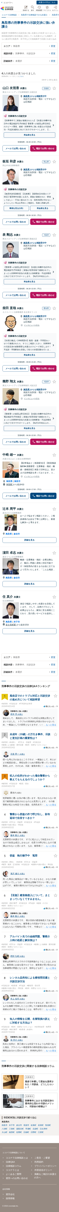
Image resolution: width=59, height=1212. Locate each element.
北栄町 (35, 1129)
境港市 (26, 1125)
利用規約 (38, 1162)
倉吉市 (17, 534)
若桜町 (41, 1125)
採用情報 (10, 1198)
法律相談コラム (13, 1166)
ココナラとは (12, 1170)
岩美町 (33, 1125)
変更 (53, 46)
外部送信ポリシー (43, 1170)
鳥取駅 (9, 484)
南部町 (12, 1132)
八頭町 (4, 1129)
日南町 (26, 1132)
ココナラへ (8, 3)
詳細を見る (29, 540)
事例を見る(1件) (16, 208)
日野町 (33, 1132)
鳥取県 (26, 96)
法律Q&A (10, 1162)
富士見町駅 (11, 625)
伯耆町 (19, 1132)
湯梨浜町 (20, 1129)
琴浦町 (28, 1129)
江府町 (41, 1132)
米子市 (17, 622)
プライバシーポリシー (45, 1166)
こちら (21, 76)
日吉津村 (43, 1129)
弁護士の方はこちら (47, 2)
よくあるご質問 (13, 1174)
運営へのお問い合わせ (17, 1178)
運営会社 (10, 1194)
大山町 (4, 1132)
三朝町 (12, 1129)
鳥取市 (17, 481)
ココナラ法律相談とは (17, 1158)
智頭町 (48, 1125)
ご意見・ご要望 (42, 1158)
